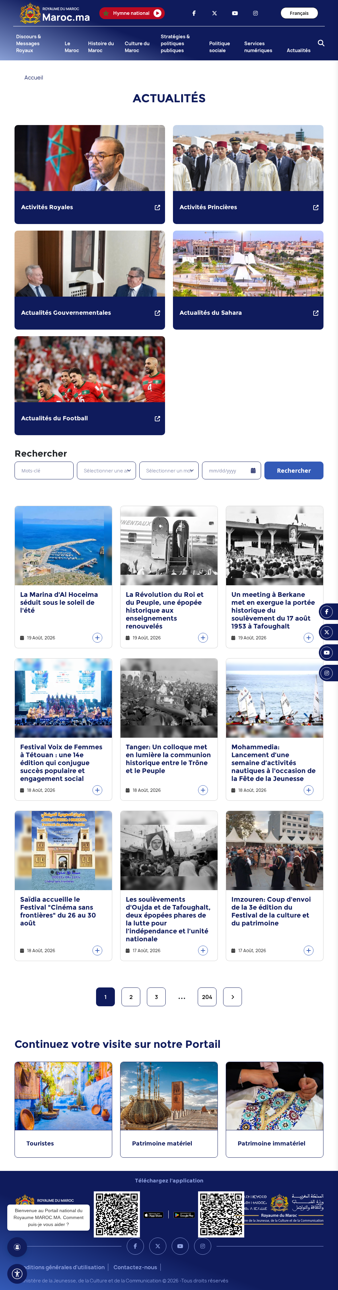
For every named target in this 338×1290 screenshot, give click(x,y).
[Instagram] (202, 1246)
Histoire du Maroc (101, 46)
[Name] (17, 1274)
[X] (157, 1246)
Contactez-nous (135, 1267)
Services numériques (258, 46)
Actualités (299, 50)
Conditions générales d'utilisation (60, 1267)
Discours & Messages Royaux (28, 43)
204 (207, 997)
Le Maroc (72, 46)
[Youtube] (180, 1246)
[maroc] (194, 13)
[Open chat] (17, 1247)
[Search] (319, 43)
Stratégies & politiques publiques (175, 43)
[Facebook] (135, 1246)
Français (299, 13)
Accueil (33, 77)
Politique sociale (219, 46)
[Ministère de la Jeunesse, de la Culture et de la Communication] (279, 1208)
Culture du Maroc (137, 46)
